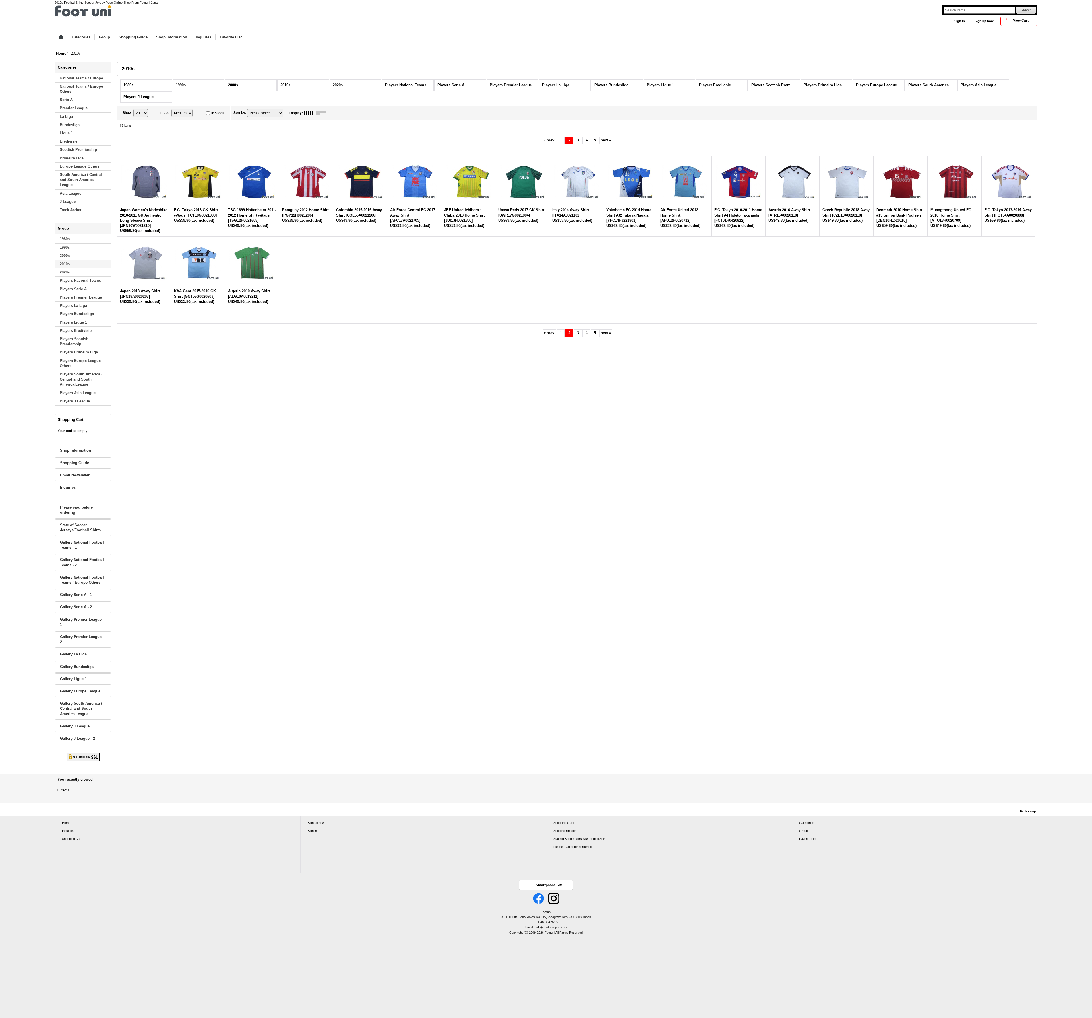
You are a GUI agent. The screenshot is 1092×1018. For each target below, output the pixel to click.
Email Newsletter (75, 475)
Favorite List (807, 838)
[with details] (322, 113)
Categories (806, 822)
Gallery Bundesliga (77, 667)
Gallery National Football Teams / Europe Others (82, 580)
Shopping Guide (74, 463)
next (606, 140)
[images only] (310, 113)
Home (66, 822)
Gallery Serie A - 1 (76, 595)
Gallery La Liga (73, 654)
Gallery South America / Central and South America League (81, 708)
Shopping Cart (72, 838)
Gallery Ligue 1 (73, 679)
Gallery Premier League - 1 (82, 622)
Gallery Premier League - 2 (82, 639)
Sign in (959, 21)
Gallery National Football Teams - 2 (82, 562)
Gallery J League (75, 726)
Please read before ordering (76, 510)
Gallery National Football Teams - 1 (82, 545)
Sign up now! (985, 21)
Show (128, 113)
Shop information (75, 450)
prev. (549, 140)
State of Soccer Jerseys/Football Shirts (80, 527)
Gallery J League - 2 (77, 738)
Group (803, 830)
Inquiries (68, 487)
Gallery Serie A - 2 (76, 607)
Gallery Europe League (80, 691)
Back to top (1028, 811)
